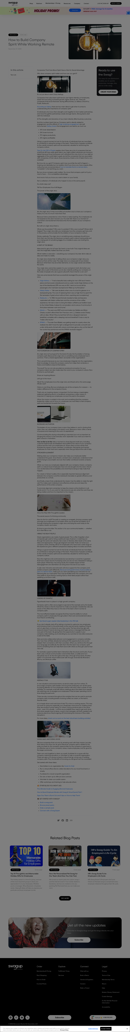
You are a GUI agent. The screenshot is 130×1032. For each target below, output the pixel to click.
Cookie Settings (93, 1028)
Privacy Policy (64, 1030)
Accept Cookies (106, 1028)
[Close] (127, 1029)
